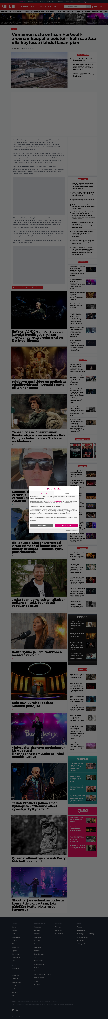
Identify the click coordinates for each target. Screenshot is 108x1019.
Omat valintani (42, 525)
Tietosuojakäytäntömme (72, 530)
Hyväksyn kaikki (66, 525)
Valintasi (66, 493)
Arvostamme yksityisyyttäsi (41, 493)
